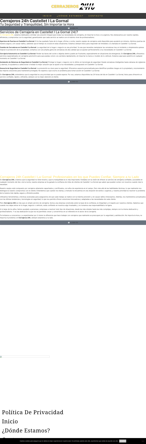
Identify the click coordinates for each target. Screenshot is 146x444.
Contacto (95, 16)
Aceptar (122, 441)
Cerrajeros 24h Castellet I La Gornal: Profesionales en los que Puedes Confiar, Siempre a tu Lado (69, 177)
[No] (143, 441)
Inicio (47, 16)
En (7, 35)
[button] (73, 28)
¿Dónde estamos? (70, 16)
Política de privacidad (33, 412)
